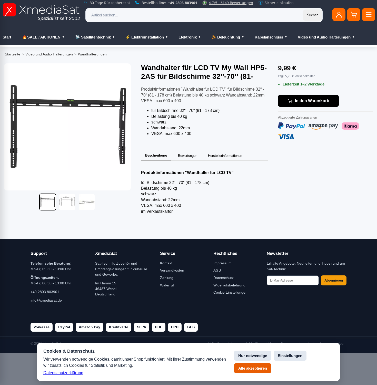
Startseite (12, 54)
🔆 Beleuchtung (225, 37)
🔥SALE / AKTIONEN (41, 37)
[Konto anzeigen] (338, 14)
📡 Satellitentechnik (93, 37)
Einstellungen (290, 355)
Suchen (312, 15)
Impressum (222, 263)
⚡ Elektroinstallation (144, 37)
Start (7, 37)
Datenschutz (223, 278)
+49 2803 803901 (45, 292)
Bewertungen (187, 156)
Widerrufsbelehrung (229, 285)
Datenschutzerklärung (63, 373)
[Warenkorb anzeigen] (353, 14)
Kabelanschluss (269, 37)
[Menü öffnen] (368, 14)
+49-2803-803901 (182, 2)
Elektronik (187, 37)
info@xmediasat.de (46, 300)
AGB (217, 270)
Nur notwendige (252, 355)
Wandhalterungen (92, 54)
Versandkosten (172, 270)
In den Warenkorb (312, 101)
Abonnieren (333, 280)
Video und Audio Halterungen (324, 37)
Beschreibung (156, 155)
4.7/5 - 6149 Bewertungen (231, 2)
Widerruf (167, 285)
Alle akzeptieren (252, 368)
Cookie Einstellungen (230, 292)
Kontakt (166, 263)
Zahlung (166, 278)
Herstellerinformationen (225, 156)
